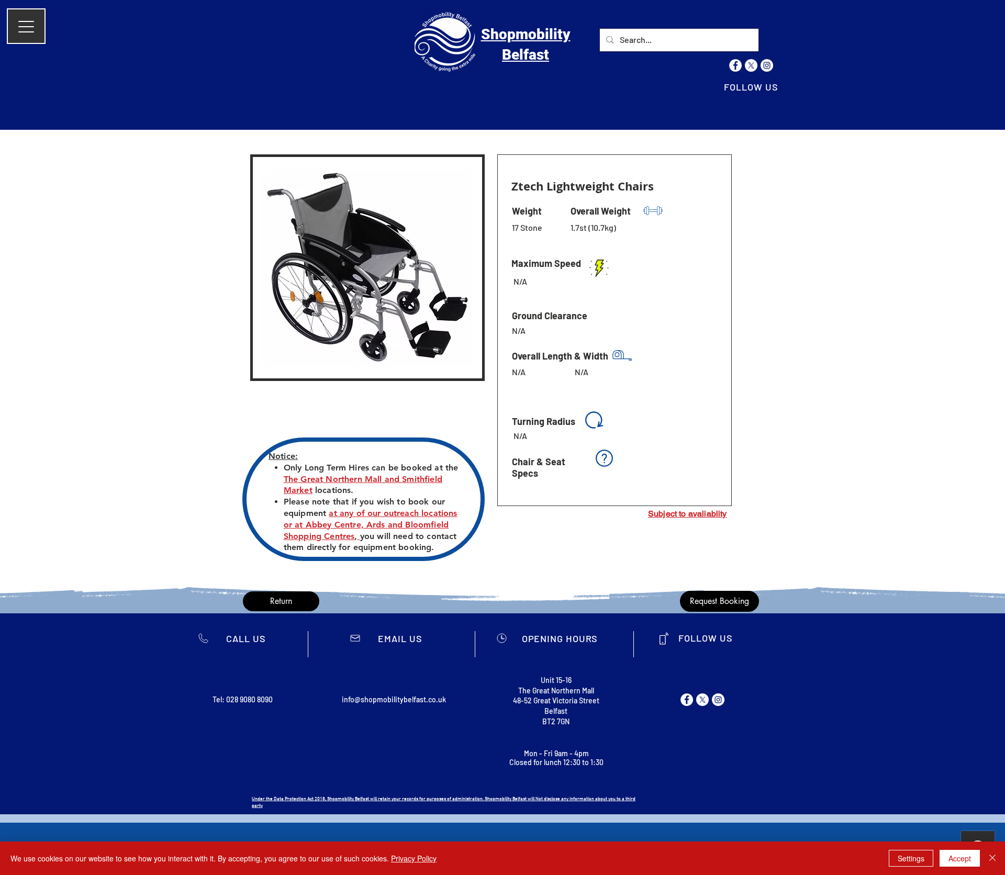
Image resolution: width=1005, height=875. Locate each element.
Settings (911, 858)
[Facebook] (735, 65)
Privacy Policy (414, 858)
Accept (959, 858)
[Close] (992, 858)
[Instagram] (767, 65)
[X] (751, 65)
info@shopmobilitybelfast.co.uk (394, 699)
